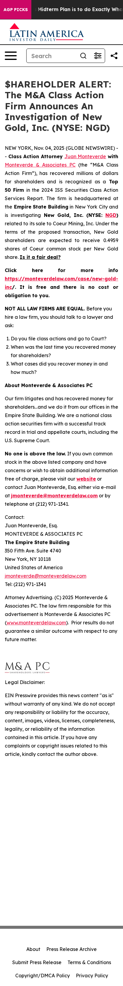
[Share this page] (114, 56)
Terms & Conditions (89, 962)
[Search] (83, 56)
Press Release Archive (71, 949)
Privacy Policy (92, 976)
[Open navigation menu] (11, 56)
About (33, 949)
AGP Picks (16, 9)
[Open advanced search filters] (97, 56)
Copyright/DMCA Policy (42, 976)
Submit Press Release (36, 962)
